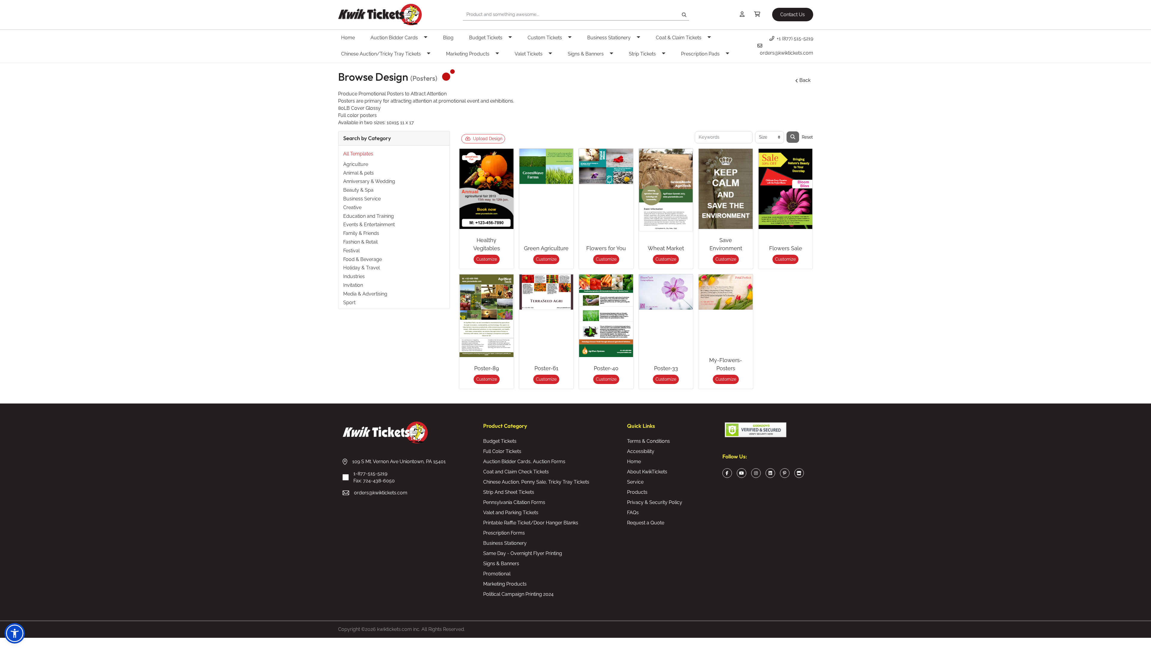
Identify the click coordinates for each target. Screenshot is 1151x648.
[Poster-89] (486, 315)
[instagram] (756, 473)
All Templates (358, 154)
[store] (799, 473)
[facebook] (727, 473)
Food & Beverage (362, 259)
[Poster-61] (546, 292)
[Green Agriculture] (546, 166)
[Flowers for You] (606, 166)
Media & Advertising (365, 294)
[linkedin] (770, 473)
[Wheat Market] (666, 190)
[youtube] (741, 473)
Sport (349, 302)
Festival (351, 251)
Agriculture (355, 164)
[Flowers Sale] (785, 188)
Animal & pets (358, 173)
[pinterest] (784, 473)
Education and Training (368, 216)
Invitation (353, 285)
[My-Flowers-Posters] (725, 292)
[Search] (793, 137)
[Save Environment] (725, 188)
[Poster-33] (666, 292)
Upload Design (487, 138)
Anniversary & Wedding (369, 181)
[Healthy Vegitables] (486, 188)
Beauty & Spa (358, 190)
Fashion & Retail (360, 242)
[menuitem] (352, 38)
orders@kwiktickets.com (380, 493)
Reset (807, 137)
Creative (352, 207)
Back (804, 80)
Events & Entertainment (369, 224)
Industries (354, 276)
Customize (486, 259)
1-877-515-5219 (374, 477)
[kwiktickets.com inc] (380, 14)
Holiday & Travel (361, 268)
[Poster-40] (606, 315)
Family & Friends (361, 233)
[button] (14, 633)
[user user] (742, 14)
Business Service (362, 199)
